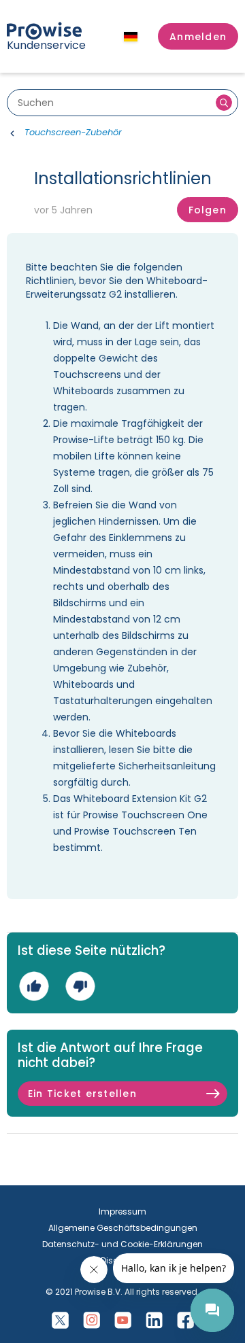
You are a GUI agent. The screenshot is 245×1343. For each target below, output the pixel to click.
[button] (198, 36)
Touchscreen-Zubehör (73, 132)
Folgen (208, 210)
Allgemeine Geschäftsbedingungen (122, 1228)
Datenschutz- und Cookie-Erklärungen (122, 1244)
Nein (80, 985)
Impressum (122, 1211)
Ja (33, 985)
